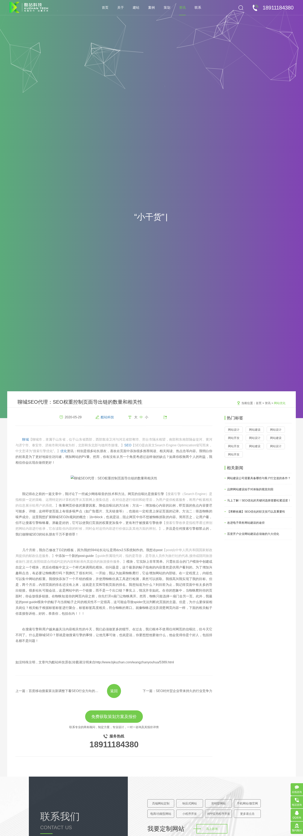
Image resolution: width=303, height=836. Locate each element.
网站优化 (279, 403)
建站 (136, 7)
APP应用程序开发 (218, 813)
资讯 (182, 7)
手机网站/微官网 (247, 803)
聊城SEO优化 (113, 445)
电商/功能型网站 (160, 813)
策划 (167, 7)
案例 (151, 7)
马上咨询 (212, 828)
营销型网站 (218, 803)
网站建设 (255, 429)
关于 (120, 7)
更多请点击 (247, 813)
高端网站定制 (160, 803)
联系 (198, 7)
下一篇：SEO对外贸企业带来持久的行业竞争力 (177, 691)
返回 (114, 691)
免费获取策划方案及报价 (114, 716)
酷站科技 (107, 417)
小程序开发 (189, 813)
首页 (105, 7)
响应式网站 (189, 803)
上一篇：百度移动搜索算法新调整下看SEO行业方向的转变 (57, 691)
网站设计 (234, 429)
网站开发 (234, 438)
